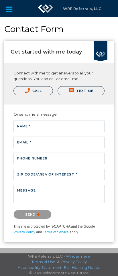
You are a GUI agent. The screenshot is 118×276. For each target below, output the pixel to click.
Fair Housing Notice (82, 267)
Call (36, 91)
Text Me (84, 91)
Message (26, 190)
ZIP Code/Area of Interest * (47, 174)
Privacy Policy (24, 232)
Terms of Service (56, 232)
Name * (24, 126)
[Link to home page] (45, 8)
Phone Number (32, 158)
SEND (31, 214)
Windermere (78, 256)
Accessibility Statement (40, 267)
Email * (24, 142)
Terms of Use (43, 261)
